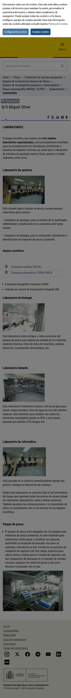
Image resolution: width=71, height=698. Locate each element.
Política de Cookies (58, 23)
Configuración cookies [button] (15, 31)
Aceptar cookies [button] (40, 31)
